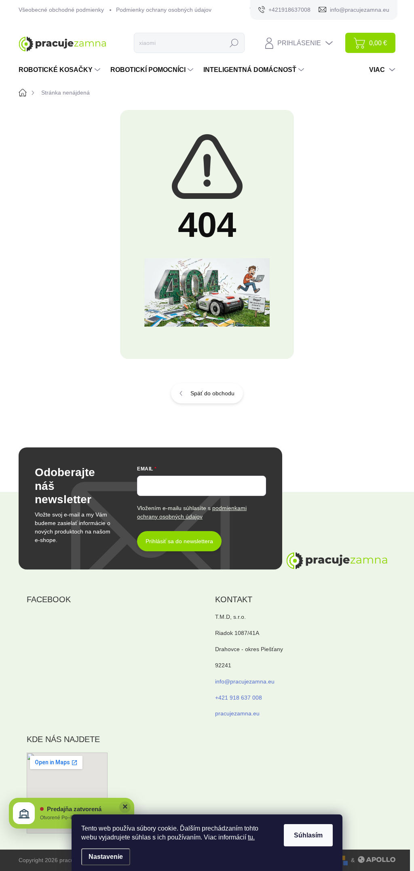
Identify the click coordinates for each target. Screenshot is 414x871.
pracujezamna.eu (237, 713)
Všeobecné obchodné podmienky (61, 9)
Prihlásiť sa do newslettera (179, 541)
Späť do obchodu (212, 393)
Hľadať (234, 43)
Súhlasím (308, 835)
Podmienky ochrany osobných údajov (163, 9)
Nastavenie (106, 856)
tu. (251, 837)
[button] (71, 813)
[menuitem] (60, 70)
